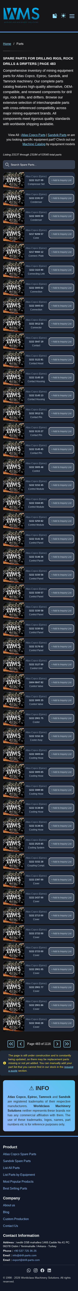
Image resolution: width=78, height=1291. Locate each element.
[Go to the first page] (11, 1044)
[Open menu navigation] (72, 16)
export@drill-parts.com (26, 1259)
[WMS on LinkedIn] (49, 1270)
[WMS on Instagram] (35, 1270)
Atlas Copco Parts (33, 135)
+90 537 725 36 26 (25, 1250)
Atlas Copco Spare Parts (19, 1154)
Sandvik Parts (57, 135)
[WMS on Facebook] (42, 1270)
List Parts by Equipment (19, 1174)
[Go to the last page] (67, 1044)
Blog (6, 1212)
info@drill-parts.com (24, 1255)
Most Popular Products (18, 1181)
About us (9, 1205)
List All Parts (11, 1167)
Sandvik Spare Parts (17, 1161)
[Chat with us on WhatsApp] (29, 1270)
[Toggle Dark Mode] (63, 15)
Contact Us (10, 1225)
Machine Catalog (34, 144)
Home (7, 43)
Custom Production (16, 1219)
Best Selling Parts (15, 1188)
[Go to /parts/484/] (57, 1044)
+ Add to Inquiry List (61, 180)
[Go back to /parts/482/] (20, 1044)
